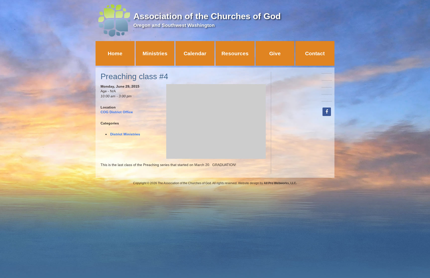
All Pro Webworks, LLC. (280, 183)
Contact (315, 53)
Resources (235, 53)
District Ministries (125, 134)
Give (275, 53)
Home (115, 53)
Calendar (195, 53)
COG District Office (117, 112)
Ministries (155, 53)
